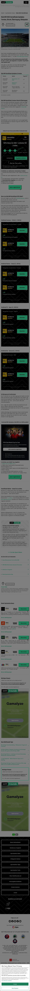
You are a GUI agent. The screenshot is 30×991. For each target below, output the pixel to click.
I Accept (15, 984)
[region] (15, 977)
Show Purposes (15, 988)
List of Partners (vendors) (7, 980)
